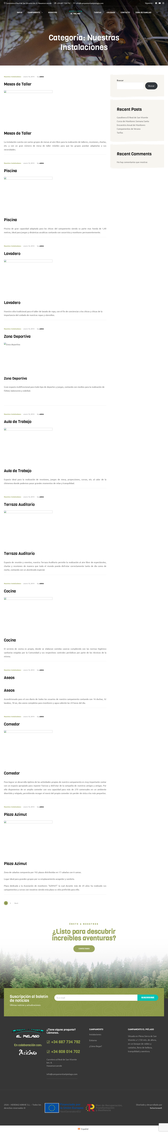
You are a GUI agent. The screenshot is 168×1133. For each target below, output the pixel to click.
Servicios (52, 12)
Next (16, 903)
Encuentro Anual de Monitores (131, 125)
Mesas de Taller (18, 84)
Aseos (9, 677)
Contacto (125, 12)
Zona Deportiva (17, 336)
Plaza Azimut (15, 814)
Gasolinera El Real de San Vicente (132, 117)
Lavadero (12, 253)
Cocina (10, 591)
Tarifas (97, 12)
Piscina (10, 170)
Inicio (19, 12)
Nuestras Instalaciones (12, 76)
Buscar (120, 80)
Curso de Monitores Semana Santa (133, 121)
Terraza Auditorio (19, 504)
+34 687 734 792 (63, 3)
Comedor (12, 724)
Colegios (111, 12)
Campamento (34, 12)
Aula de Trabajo (17, 421)
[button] (84, 948)
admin (41, 76)
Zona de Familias (143, 12)
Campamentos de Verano (128, 128)
